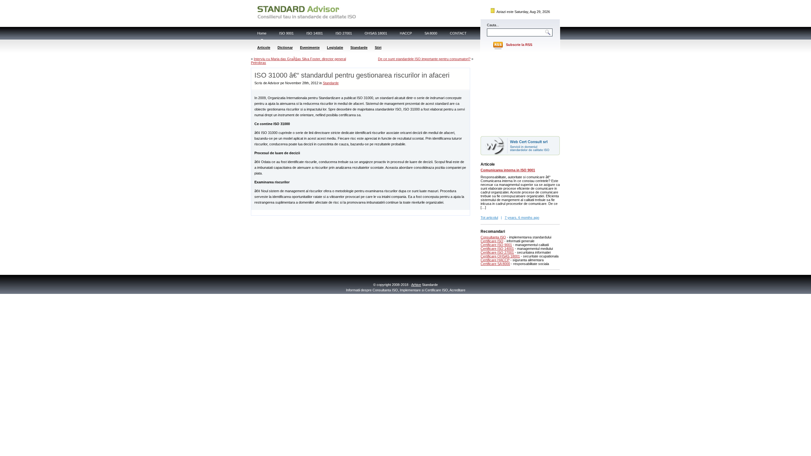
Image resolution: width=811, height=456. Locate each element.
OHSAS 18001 (376, 33)
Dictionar (285, 47)
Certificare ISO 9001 (496, 245)
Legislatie (335, 47)
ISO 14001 (314, 33)
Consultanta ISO (493, 237)
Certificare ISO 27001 (497, 252)
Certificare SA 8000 (495, 264)
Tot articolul (489, 217)
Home (261, 33)
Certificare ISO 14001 (497, 248)
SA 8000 (431, 33)
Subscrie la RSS (519, 45)
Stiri (378, 47)
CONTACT (458, 33)
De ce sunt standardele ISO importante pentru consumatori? (424, 59)
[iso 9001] (520, 154)
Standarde (358, 47)
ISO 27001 (343, 33)
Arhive (416, 285)
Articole (263, 47)
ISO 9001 (286, 33)
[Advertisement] (325, 212)
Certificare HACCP (495, 260)
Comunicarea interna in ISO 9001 (508, 170)
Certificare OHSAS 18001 (500, 256)
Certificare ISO (492, 241)
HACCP (406, 33)
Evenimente (310, 47)
